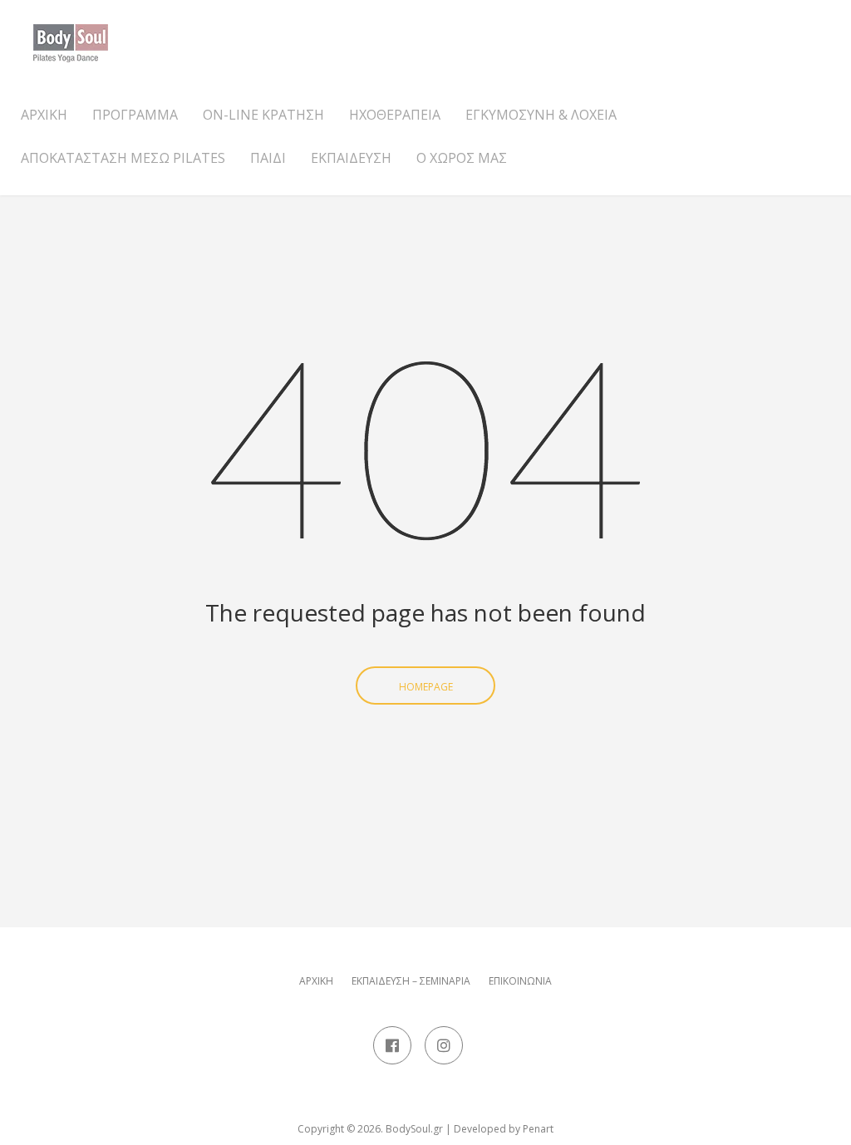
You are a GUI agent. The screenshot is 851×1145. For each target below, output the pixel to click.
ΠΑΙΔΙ (268, 158)
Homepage (426, 687)
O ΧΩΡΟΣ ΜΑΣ (461, 158)
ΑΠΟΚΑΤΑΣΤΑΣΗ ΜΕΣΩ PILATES (123, 158)
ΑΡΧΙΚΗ (44, 114)
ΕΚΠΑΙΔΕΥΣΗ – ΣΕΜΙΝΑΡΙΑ (411, 981)
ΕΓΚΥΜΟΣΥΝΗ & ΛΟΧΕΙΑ (541, 114)
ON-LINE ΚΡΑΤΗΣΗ (263, 114)
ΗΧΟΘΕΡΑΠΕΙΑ (394, 114)
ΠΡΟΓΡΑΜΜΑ (135, 114)
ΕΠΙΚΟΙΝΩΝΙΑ (520, 981)
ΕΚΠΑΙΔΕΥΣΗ (351, 158)
